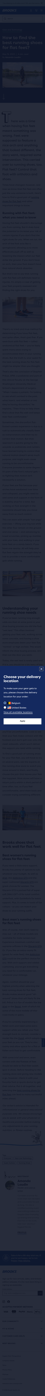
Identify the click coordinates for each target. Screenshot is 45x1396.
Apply (22, 721)
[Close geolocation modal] (41, 669)
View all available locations (18, 712)
